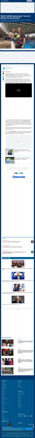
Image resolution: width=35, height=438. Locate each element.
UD (7, 167)
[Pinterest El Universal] (29, 416)
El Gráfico (19, 399)
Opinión (4, 238)
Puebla (19, 384)
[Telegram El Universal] (18, 416)
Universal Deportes (5, 398)
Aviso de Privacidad (30, 432)
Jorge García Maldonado (6, 245)
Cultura (3, 400)
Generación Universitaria (20, 398)
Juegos (19, 403)
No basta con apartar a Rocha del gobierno (11, 241)
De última (3, 407)
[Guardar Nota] (3, 79)
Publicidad (24, 432)
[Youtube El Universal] (24, 416)
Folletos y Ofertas (20, 393)
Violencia (21, 432)
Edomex (19, 382)
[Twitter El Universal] (22, 416)
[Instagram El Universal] (27, 416)
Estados (3, 393)
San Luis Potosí (20, 387)
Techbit (3, 405)
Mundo (3, 390)
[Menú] (33, 1)
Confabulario (4, 401)
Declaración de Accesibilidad (13, 433)
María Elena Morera (5, 240)
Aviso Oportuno (20, 394)
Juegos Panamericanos (25, 167)
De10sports (19, 400)
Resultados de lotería (20, 407)
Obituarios (19, 396)
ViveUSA (19, 402)
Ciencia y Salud (4, 403)
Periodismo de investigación (4, 386)
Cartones (3, 396)
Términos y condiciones (21, 433)
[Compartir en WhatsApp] (3, 75)
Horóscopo (19, 405)
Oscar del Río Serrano (6, 250)
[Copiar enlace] (3, 78)
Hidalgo (19, 385)
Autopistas (3, 409)
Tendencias (3, 402)
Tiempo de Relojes (4, 419)
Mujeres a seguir (4, 384)
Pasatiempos (20, 404)
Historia (7, 433)
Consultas (3, 410)
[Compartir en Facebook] (3, 71)
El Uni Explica (4, 387)
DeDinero (19, 401)
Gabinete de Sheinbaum (4, 389)
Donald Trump (4, 391)
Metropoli (3, 392)
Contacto (27, 433)
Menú (2, 406)
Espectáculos (4, 399)
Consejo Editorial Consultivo (10, 432)
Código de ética (17, 432)
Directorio (3, 432)
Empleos (19, 395)
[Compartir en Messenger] (3, 76)
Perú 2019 (19, 167)
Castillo (15, 167)
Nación (3, 382)
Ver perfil (7, 68)
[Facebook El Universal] (20, 416)
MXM (2, 404)
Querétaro (19, 386)
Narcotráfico (4, 394)
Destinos (3, 408)
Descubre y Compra (21, 392)
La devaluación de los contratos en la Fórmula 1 (12, 246)
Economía (3, 397)
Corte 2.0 (3, 383)
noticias (11, 167)
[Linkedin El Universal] (31, 416)
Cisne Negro (3, 420)
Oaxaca (19, 383)
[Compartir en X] (3, 73)
